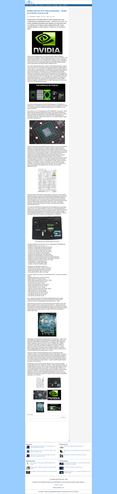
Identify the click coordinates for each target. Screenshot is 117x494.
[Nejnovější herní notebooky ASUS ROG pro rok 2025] (61, 456)
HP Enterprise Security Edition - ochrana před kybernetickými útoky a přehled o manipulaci (77, 463)
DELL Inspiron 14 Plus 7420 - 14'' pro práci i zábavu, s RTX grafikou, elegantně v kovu (43, 451)
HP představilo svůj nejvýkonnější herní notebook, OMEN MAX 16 (77, 451)
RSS (63, 487)
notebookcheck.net (41, 245)
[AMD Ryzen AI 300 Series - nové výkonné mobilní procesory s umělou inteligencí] (61, 472)
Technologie (55, 5)
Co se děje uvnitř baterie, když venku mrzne (73, 467)
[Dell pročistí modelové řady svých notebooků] (61, 447)
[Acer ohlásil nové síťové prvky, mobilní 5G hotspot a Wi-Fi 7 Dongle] (28, 464)
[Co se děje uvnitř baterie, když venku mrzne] (61, 468)
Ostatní (60, 5)
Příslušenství (48, 5)
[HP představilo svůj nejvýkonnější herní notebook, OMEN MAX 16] (61, 451)
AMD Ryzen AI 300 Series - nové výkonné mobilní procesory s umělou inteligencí (77, 472)
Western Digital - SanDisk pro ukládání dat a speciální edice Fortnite (43, 468)
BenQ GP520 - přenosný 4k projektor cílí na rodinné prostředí (43, 471)
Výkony (36, 5)
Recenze (31, 5)
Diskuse (63, 417)
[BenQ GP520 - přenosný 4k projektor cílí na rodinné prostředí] (28, 472)
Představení (41, 5)
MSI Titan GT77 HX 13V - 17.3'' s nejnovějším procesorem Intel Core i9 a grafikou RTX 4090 (42, 455)
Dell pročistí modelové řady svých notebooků (73, 446)
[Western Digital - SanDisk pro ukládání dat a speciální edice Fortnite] (28, 468)
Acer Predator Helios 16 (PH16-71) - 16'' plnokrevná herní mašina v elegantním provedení (42, 447)
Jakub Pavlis (52, 16)
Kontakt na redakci (58, 484)
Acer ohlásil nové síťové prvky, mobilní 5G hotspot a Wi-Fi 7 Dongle (43, 463)
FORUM (65, 5)
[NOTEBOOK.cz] (30, 3)
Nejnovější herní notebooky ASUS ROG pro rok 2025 (75, 454)
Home (27, 5)
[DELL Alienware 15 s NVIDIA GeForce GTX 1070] (54, 388)
